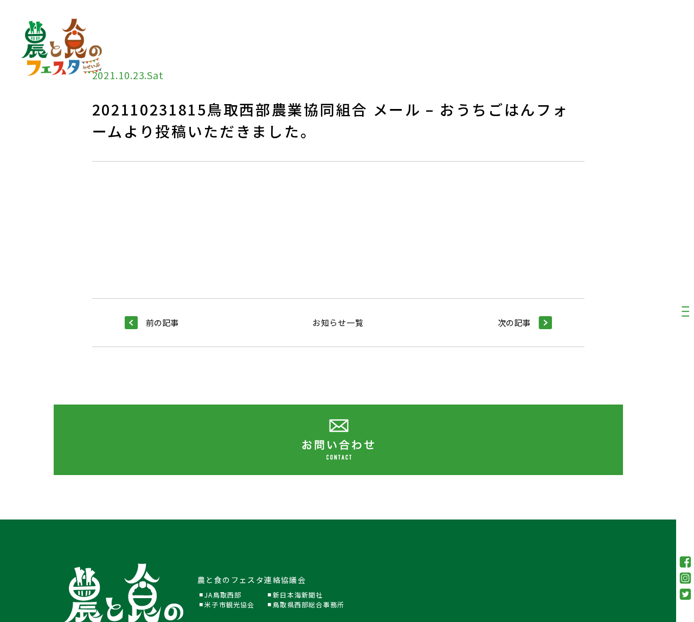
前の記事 (162, 322)
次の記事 (514, 322)
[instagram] (685, 578)
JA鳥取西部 (222, 594)
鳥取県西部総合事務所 (308, 604)
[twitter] (685, 594)
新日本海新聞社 (298, 594)
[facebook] (685, 562)
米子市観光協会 (229, 604)
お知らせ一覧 (338, 322)
